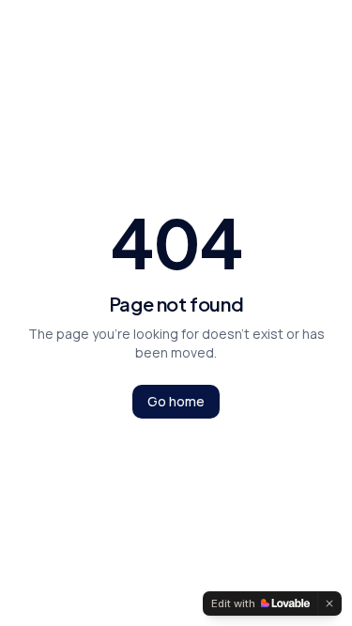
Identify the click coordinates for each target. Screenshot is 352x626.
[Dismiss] (329, 603)
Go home (176, 401)
